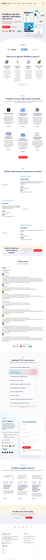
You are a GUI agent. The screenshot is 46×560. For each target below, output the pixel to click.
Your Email (24, 428)
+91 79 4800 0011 (7, 541)
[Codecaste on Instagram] (26, 527)
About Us (23, 3)
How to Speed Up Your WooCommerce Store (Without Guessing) (23, 487)
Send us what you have (23, 406)
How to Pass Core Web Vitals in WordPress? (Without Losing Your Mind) (36, 488)
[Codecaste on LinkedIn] (23, 527)
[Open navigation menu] (43, 3)
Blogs (3, 548)
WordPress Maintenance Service (23, 139)
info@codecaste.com (8, 442)
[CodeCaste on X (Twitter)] (5, 452)
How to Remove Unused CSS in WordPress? (7, 487)
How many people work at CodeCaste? (18, 387)
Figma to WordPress (9, 113)
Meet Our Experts (22, 84)
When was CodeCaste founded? (16, 391)
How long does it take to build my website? (19, 376)
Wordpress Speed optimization (29, 538)
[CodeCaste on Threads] (12, 452)
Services (18, 3)
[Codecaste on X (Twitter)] (19, 527)
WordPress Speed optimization (23, 114)
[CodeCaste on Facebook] (3, 452)
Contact (34, 3)
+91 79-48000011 (7, 440)
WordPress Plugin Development (37, 138)
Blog (26, 3)
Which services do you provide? (16, 380)
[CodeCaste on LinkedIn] (7, 452)
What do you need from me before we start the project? (21, 399)
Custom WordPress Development (37, 114)
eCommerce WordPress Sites (9, 137)
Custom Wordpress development (29, 536)
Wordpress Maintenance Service (29, 542)
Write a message (25, 436)
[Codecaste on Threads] (30, 527)
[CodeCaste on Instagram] (10, 452)
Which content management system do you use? (20, 403)
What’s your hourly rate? (15, 372)
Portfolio (30, 3)
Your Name (24, 424)
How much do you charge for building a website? (20, 367)
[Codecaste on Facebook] (15, 527)
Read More (8, 126)
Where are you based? (14, 395)
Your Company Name (26, 432)
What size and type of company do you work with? (20, 384)
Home (15, 3)
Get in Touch (14, 27)
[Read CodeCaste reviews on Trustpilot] (19, 31)
